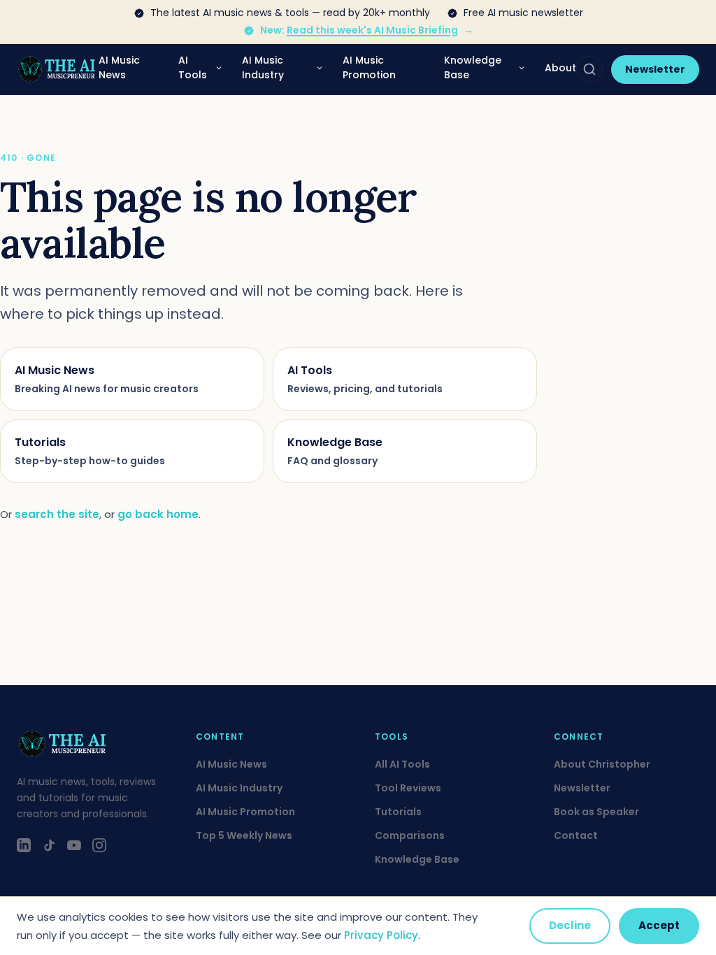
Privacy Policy (381, 935)
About (560, 68)
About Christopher (602, 764)
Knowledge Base (472, 67)
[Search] (589, 69)
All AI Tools (402, 764)
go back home (158, 514)
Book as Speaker (596, 812)
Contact (576, 835)
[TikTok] (49, 845)
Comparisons (410, 835)
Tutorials (398, 812)
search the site (57, 514)
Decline (570, 925)
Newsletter (655, 69)
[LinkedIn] (24, 845)
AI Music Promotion (369, 67)
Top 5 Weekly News (244, 835)
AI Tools (192, 67)
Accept (659, 925)
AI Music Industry (263, 67)
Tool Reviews (408, 788)
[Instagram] (99, 845)
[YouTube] (74, 845)
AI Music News (119, 67)
